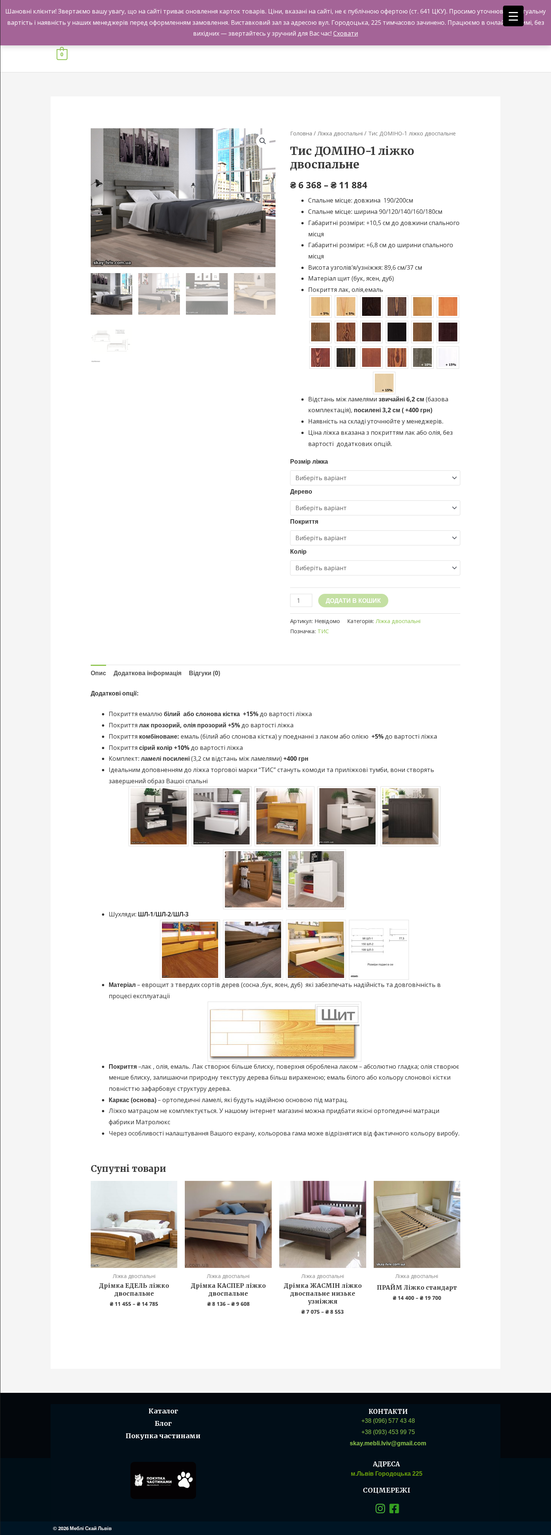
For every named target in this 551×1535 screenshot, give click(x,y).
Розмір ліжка (309, 461)
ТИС (323, 631)
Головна (301, 133)
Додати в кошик (353, 600)
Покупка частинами (163, 1435)
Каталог (163, 1411)
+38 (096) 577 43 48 (388, 1421)
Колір (298, 551)
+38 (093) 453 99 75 (388, 1432)
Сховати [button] (345, 33)
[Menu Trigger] (513, 16)
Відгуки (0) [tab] (204, 673)
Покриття (304, 521)
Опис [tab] (98, 673)
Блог (163, 1423)
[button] (263, 141)
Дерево (301, 491)
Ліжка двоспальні (340, 133)
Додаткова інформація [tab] (147, 673)
